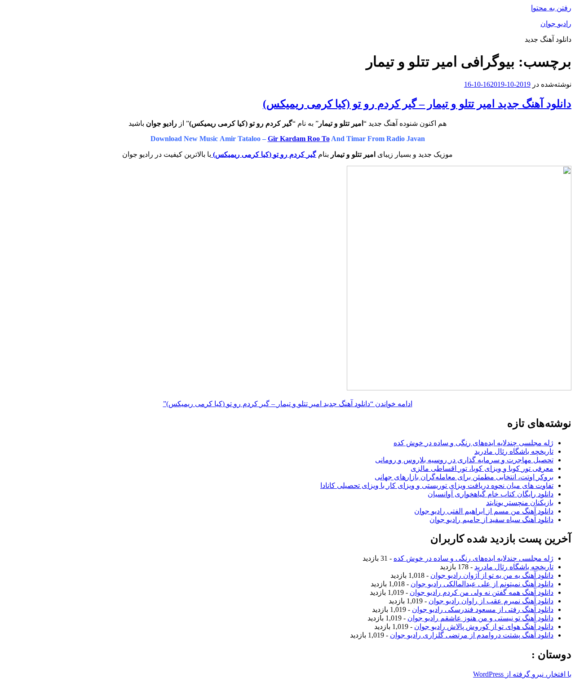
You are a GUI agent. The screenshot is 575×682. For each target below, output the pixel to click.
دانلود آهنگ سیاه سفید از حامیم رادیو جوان (491, 519)
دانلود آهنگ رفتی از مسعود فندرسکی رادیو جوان (482, 609)
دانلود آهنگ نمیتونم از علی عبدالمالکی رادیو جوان (482, 584)
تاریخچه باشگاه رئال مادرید (513, 451)
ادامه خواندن (287, 403)
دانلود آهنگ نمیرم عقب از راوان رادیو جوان (491, 601)
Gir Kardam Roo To (299, 138)
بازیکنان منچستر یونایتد (519, 502)
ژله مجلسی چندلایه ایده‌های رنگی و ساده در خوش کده (473, 443)
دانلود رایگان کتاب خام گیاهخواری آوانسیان (490, 494)
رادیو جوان (555, 23)
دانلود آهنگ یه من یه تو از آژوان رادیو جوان (491, 575)
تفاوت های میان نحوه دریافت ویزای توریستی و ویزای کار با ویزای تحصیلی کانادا (436, 485)
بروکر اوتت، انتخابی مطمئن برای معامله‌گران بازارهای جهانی (464, 477)
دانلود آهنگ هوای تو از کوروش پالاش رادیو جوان (483, 626)
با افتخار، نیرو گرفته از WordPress (522, 674)
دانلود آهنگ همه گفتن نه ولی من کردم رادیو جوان (481, 592)
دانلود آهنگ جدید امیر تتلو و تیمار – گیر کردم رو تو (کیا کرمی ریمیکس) (417, 104)
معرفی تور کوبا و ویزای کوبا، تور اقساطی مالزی (482, 468)
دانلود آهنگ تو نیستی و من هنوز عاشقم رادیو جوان (480, 618)
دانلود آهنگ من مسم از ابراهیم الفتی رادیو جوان (483, 511)
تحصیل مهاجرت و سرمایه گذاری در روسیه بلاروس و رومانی (464, 460)
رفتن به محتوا (551, 8)
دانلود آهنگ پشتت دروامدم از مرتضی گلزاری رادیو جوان (471, 635)
